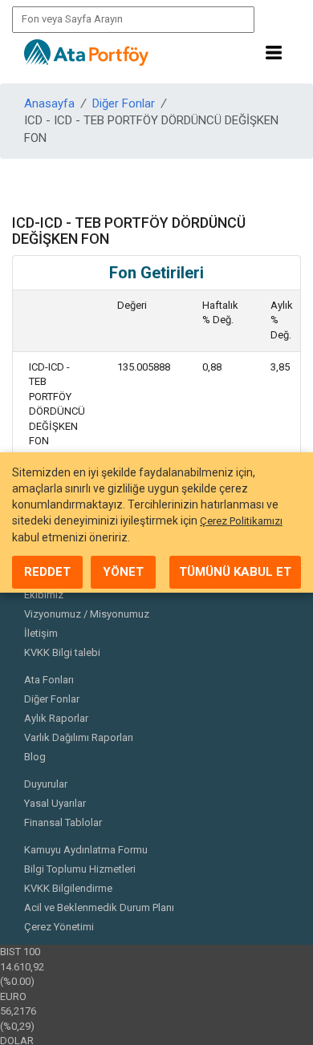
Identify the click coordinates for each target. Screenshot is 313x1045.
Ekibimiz (43, 595)
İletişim (41, 633)
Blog (35, 757)
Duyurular (45, 784)
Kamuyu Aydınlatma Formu (86, 850)
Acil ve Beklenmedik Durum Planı (99, 907)
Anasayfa (49, 103)
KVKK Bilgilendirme (68, 888)
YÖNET (123, 572)
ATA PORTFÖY (86, 53)
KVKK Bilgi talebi (62, 652)
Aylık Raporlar (56, 718)
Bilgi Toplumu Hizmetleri (80, 869)
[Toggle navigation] (273, 52)
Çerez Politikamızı (241, 521)
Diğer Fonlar (123, 103)
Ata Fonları (49, 680)
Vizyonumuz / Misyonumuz (86, 614)
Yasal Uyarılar (55, 803)
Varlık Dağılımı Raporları (78, 737)
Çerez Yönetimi (59, 927)
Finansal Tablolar (63, 822)
